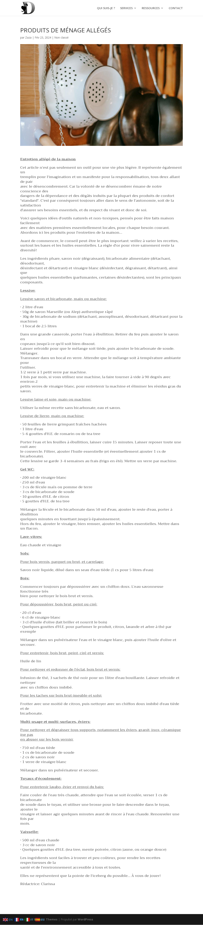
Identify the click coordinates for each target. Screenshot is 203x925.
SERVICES (126, 8)
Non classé (61, 37)
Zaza (28, 37)
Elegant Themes (45, 919)
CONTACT (176, 8)
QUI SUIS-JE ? (106, 8)
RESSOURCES (151, 8)
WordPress (85, 919)
